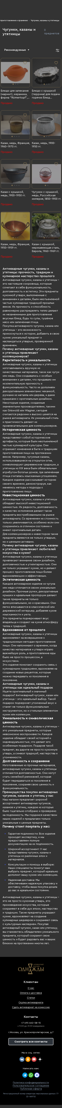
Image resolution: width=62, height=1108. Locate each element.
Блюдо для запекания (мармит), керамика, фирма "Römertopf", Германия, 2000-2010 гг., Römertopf (15, 94)
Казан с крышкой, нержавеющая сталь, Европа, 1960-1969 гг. (46, 248)
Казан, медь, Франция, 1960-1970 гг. (15, 145)
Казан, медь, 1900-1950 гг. (43, 145)
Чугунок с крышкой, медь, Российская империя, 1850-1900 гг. (46, 195)
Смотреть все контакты (30, 1041)
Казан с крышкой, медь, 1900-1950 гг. (13, 194)
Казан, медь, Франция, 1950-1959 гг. (15, 246)
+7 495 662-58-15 (31, 1023)
